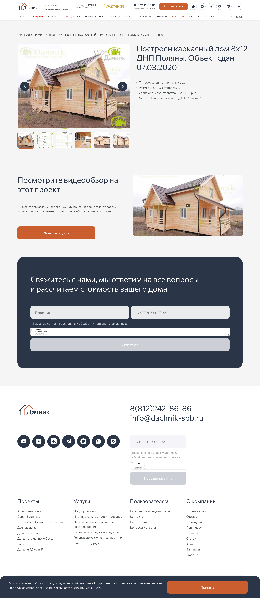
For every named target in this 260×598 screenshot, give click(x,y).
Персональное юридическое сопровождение (94, 524)
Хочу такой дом (56, 232)
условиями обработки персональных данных (95, 323)
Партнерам (194, 527)
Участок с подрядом (88, 543)
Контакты (209, 16)
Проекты (22, 16)
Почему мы (146, 16)
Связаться (130, 344)
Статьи (191, 538)
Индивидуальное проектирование (98, 516)
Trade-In (115, 16)
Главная (23, 35)
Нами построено (95, 16)
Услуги (52, 16)
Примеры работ (197, 511)
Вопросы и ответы (143, 527)
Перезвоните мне (158, 478)
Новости (162, 16)
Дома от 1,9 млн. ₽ (30, 549)
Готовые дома (69, 16)
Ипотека (193, 16)
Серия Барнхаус (28, 516)
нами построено (47, 35)
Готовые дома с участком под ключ (98, 537)
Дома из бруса (27, 533)
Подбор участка (85, 511)
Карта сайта (138, 522)
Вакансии (178, 16)
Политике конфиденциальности (139, 583)
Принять (207, 587)
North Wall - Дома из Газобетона (40, 522)
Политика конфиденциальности (153, 511)
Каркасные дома (29, 511)
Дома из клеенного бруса (35, 538)
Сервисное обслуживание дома (96, 532)
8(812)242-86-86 (144, 5)
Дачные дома (26, 527)
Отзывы (129, 16)
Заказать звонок (174, 6)
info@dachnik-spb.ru (166, 417)
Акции (37, 16)
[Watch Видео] (188, 205)
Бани (20, 544)
